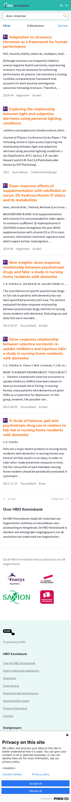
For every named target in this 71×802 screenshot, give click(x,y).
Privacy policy (40, 774)
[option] (35, 588)
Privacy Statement (15, 708)
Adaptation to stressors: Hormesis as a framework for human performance (35, 42)
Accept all (35, 783)
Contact (8, 716)
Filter (6, 25)
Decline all (35, 791)
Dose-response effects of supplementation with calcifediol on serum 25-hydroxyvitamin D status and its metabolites (34, 193)
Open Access (11, 686)
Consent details (11, 774)
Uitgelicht (9, 678)
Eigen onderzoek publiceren (21, 670)
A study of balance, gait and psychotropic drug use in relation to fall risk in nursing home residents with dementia (34, 427)
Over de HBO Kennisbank (19, 663)
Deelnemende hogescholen (20, 693)
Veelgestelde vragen (16, 701)
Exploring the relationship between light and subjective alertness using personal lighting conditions (32, 116)
